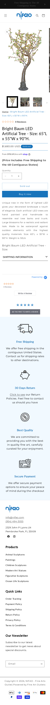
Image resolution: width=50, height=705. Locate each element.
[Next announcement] (45, 4)
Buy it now (25, 194)
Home (5, 111)
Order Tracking (13, 598)
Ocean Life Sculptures (17, 581)
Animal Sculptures (15, 554)
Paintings (10, 559)
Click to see (17, 394)
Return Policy (13, 614)
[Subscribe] (41, 664)
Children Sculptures (16, 565)
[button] (5, 15)
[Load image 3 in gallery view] (37, 102)
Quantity (6, 170)
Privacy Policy (13, 620)
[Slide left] (3, 103)
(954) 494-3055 (14, 521)
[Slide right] (47, 103)
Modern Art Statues (16, 570)
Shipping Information (18, 257)
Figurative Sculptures (17, 575)
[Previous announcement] (5, 4)
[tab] (25, 293)
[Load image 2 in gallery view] (24, 102)
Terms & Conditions (16, 625)
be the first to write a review (25, 312)
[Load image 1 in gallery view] (12, 102)
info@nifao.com (15, 517)
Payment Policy (14, 604)
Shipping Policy (14, 609)
